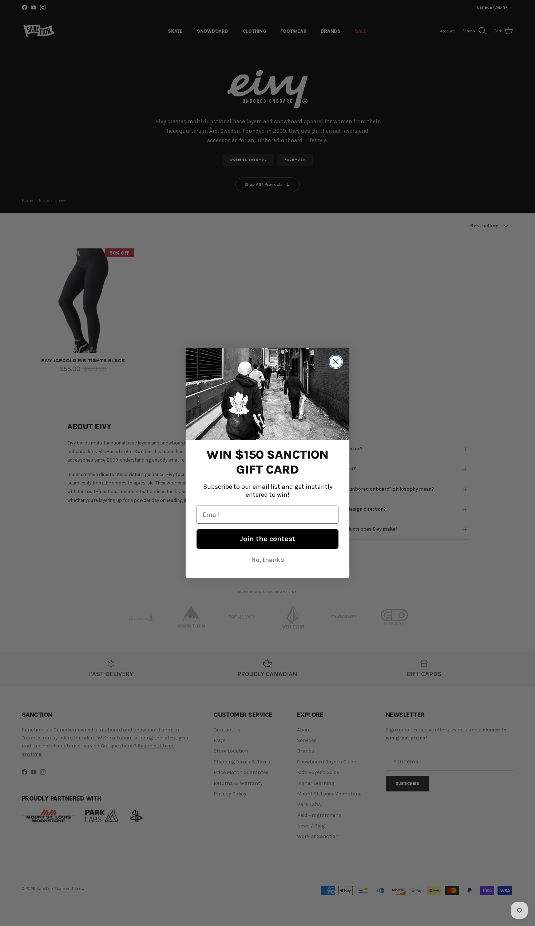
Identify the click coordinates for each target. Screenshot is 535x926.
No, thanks (267, 560)
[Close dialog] (335, 361)
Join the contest (267, 539)
